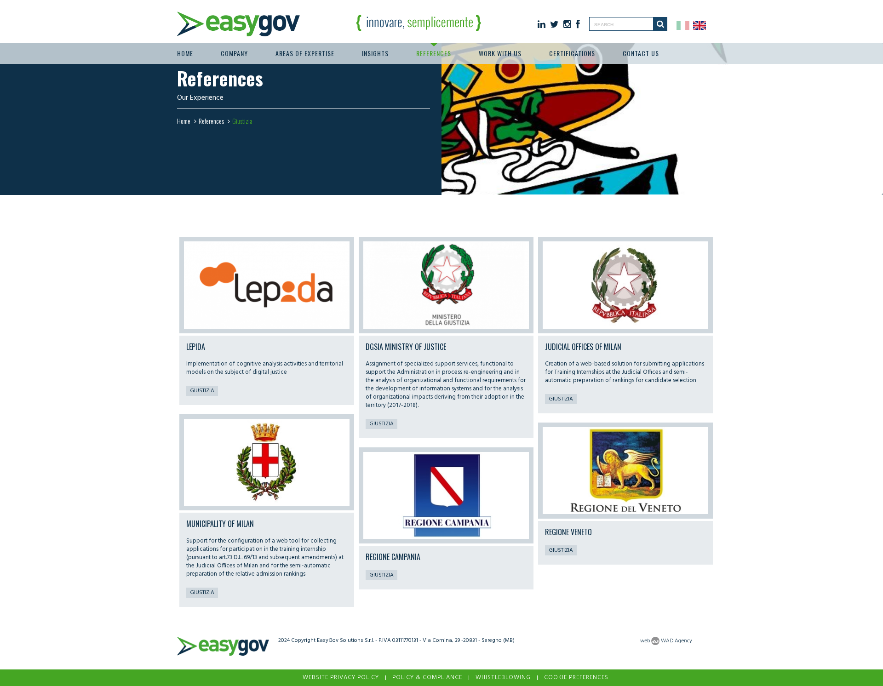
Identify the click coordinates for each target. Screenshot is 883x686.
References (433, 53)
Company (234, 53)
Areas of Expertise (304, 53)
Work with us (500, 53)
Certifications (572, 53)
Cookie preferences (576, 677)
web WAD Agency (666, 641)
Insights (375, 53)
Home (185, 53)
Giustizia (202, 390)
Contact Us (641, 53)
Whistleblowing (503, 677)
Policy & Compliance (427, 677)
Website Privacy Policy (341, 677)
